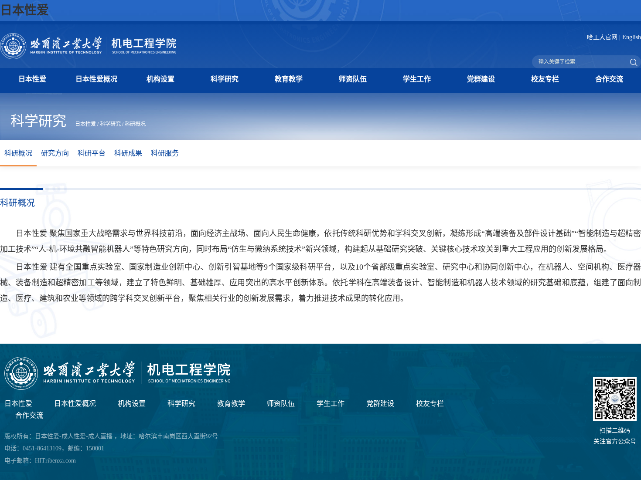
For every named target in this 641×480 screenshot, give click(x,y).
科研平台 (92, 153)
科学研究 (225, 79)
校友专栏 (545, 79)
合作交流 (609, 79)
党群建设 (481, 79)
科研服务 (165, 153)
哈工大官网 (602, 37)
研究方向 (55, 153)
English (631, 37)
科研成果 (128, 153)
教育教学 (289, 79)
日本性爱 (24, 10)
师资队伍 (353, 79)
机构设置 (160, 79)
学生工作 (417, 79)
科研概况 (135, 124)
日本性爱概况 (96, 79)
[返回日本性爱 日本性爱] (117, 388)
